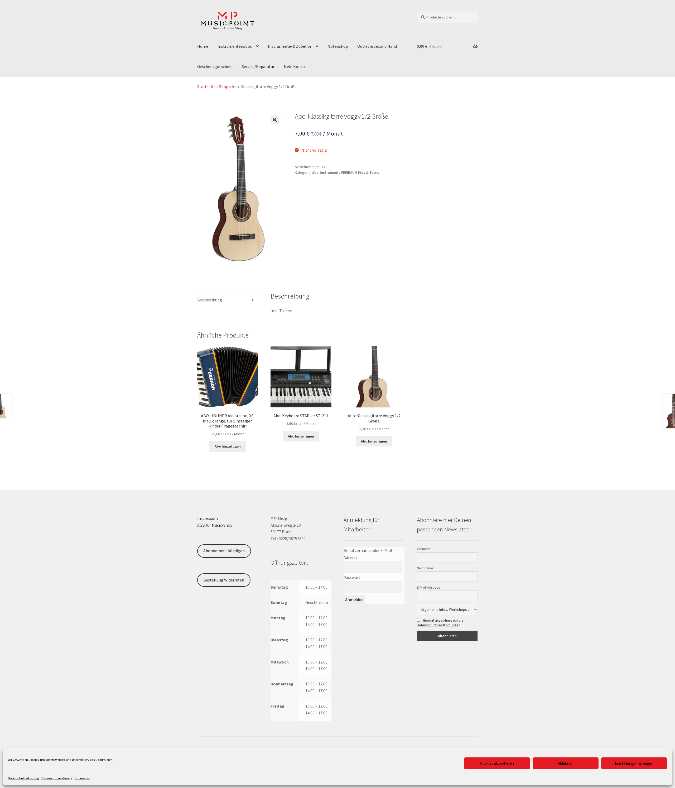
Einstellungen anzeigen (634, 763)
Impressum (82, 778)
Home (202, 46)
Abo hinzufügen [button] (228, 446)
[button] (275, 120)
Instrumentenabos (235, 46)
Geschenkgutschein (215, 66)
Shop (223, 86)
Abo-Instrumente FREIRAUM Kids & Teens (345, 172)
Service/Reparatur (258, 66)
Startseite (206, 86)
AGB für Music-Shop (215, 525)
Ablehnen (565, 763)
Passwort (352, 577)
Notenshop (337, 46)
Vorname (424, 548)
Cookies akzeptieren (497, 763)
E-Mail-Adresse (428, 587)
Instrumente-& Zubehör (289, 46)
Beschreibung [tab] (209, 299)
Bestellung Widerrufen (223, 580)
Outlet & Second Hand (377, 46)
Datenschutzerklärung (23, 778)
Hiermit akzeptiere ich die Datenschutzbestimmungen (440, 622)
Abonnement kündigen (224, 550)
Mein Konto (294, 66)
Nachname (425, 568)
